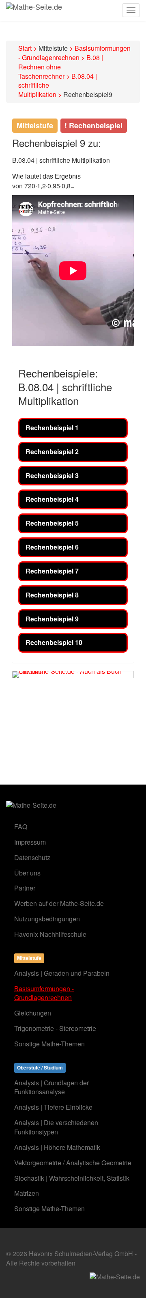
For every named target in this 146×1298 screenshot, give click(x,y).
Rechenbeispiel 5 (52, 523)
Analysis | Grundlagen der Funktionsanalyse (51, 1087)
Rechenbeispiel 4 (52, 499)
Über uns (27, 873)
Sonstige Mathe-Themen (49, 1043)
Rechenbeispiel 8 (52, 594)
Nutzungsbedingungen (47, 918)
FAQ (20, 826)
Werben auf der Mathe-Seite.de (59, 903)
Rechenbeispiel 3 (52, 475)
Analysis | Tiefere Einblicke (53, 1107)
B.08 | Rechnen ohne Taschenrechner (60, 67)
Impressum (30, 842)
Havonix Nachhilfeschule (50, 934)
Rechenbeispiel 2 (52, 451)
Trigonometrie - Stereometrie (55, 1028)
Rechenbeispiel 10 (54, 642)
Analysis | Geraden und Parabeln (62, 973)
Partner (24, 888)
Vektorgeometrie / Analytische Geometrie (72, 1162)
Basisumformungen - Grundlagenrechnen (74, 52)
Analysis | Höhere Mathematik (57, 1147)
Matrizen (26, 1193)
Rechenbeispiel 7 (52, 571)
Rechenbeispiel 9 (52, 618)
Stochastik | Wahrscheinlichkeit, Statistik (71, 1178)
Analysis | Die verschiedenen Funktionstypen (56, 1127)
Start (25, 48)
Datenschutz (32, 857)
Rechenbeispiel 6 (52, 547)
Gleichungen (32, 1013)
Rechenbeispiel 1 (52, 427)
